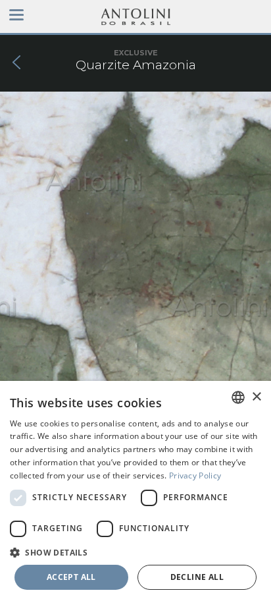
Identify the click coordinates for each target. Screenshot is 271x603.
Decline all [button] (197, 577)
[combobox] (238, 397)
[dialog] (135, 492)
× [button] (256, 397)
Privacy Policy (195, 475)
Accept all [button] (71, 577)
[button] (135, 552)
